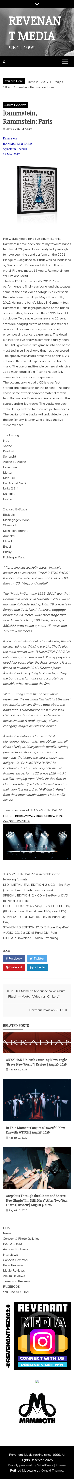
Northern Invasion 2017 (46, 1010)
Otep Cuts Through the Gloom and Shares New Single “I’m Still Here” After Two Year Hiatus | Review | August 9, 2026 (37, 1200)
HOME (7, 1228)
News (7, 1233)
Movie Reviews (14, 1270)
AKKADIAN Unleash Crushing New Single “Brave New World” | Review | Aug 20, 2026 (36, 1062)
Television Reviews (16, 1281)
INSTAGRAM (12, 1244)
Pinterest (15, 967)
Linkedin (39, 967)
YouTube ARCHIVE (16, 1292)
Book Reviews (13, 1265)
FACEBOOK (11, 1286)
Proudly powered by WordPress (31, 1465)
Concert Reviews (15, 1260)
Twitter (38, 958)
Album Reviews (15, 105)
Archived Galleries (15, 1249)
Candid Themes (52, 1470)
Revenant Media (35, 29)
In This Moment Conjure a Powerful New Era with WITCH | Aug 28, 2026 (35, 1130)
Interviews (10, 1254)
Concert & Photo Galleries (21, 1238)
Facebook (15, 958)
